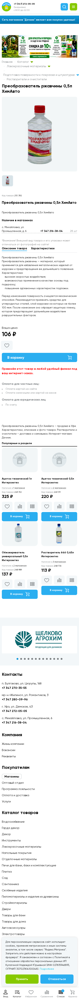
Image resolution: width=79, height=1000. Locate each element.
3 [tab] (25, 659)
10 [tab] (50, 659)
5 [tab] (32, 659)
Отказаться (57, 979)
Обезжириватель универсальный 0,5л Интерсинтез (15, 556)
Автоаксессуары (13, 928)
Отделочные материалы (19, 859)
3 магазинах (53, 561)
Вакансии (8, 750)
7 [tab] (39, 659)
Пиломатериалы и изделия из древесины (30, 896)
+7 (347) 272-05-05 (24, 4)
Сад (5, 878)
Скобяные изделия (15, 890)
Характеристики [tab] (43, 248)
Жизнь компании (13, 744)
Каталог (23, 62)
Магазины (11, 776)
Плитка (7, 871)
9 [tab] (47, 659)
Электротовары (13, 934)
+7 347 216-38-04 (51, 231)
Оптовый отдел (13, 782)
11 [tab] (54, 659)
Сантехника (10, 884)
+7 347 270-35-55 (14, 688)
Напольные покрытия (16, 853)
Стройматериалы (14, 903)
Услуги (6, 801)
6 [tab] (36, 659)
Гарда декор (10, 828)
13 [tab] (61, 659)
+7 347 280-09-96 (15, 699)
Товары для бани (13, 915)
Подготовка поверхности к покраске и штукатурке (39, 75)
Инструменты (11, 840)
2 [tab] (21, 659)
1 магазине (13, 488)
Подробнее (47, 968)
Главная (7, 62)
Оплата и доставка (15, 795)
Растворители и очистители (27, 79)
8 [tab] (43, 659)
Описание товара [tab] (14, 248)
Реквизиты (9, 756)
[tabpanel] (39, 639)
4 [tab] (28, 659)
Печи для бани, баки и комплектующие (29, 865)
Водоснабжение (13, 821)
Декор (6, 834)
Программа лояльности (18, 789)
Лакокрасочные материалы (27, 66)
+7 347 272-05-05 (14, 711)
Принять (22, 979)
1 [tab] (17, 659)
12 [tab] (58, 659)
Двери (6, 909)
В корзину (15, 357)
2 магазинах (53, 488)
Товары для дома (14, 921)
